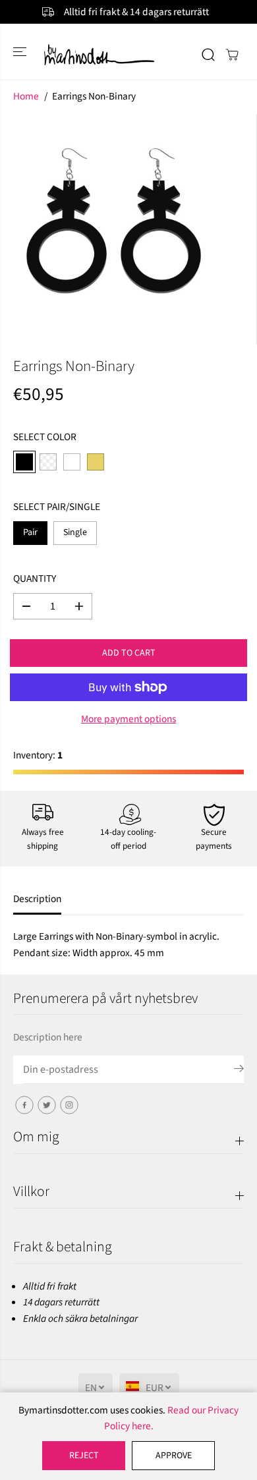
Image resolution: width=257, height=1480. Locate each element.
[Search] (208, 55)
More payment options (128, 719)
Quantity (34, 578)
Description (37, 899)
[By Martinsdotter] (129, 54)
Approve (174, 1455)
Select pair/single (56, 506)
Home (26, 96)
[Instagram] (69, 1105)
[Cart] (232, 55)
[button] (21, 51)
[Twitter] (47, 1105)
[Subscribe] (239, 1071)
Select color (44, 437)
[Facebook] (24, 1105)
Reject (84, 1455)
